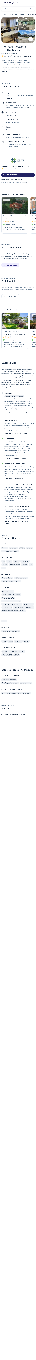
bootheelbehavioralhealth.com (11, 179)
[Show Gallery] (30, 39)
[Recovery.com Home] (10, 3)
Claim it (24, 182)
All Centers (4, 14)
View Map (9, 98)
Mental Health (13, 14)
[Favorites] (28, 3)
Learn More (13, 115)
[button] (32, 3)
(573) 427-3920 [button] (11, 265)
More (28, 108)
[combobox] (18, 9)
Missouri (22, 14)
